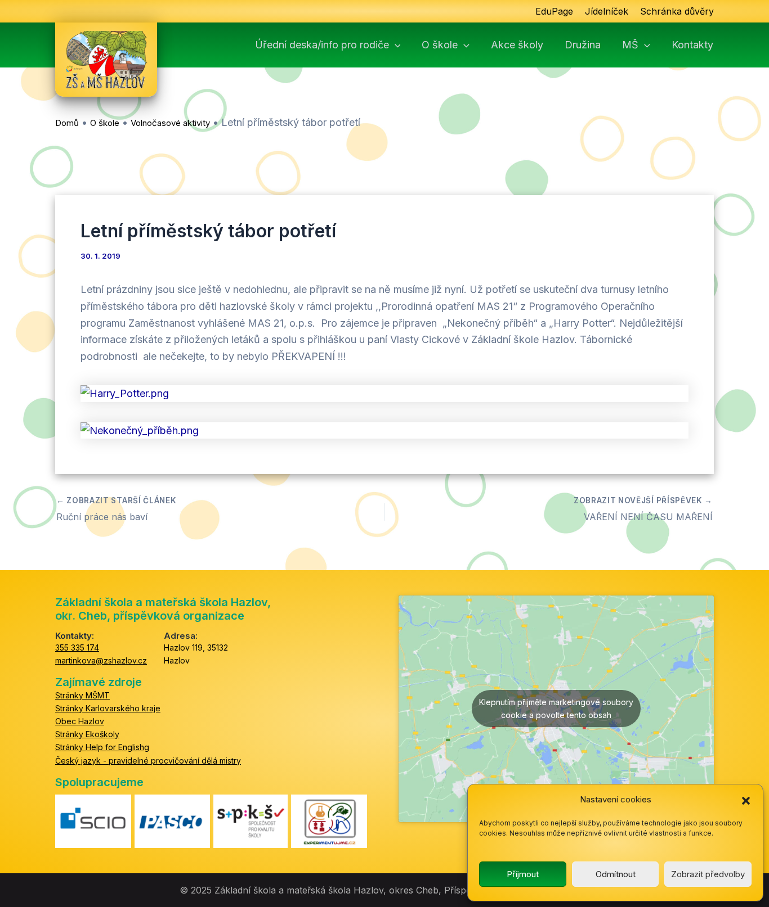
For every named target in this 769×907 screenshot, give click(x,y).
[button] (746, 800)
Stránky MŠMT (82, 695)
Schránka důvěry (677, 11)
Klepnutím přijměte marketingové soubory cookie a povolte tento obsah (556, 708)
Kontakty (692, 45)
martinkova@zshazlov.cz (101, 660)
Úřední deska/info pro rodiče (322, 45)
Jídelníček (606, 11)
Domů (67, 123)
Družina (583, 45)
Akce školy (517, 45)
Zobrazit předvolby (708, 874)
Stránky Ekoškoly (87, 734)
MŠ (630, 45)
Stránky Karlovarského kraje (107, 708)
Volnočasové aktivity (170, 123)
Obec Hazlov (79, 721)
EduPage (554, 11)
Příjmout (523, 874)
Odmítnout (616, 874)
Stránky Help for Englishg (102, 747)
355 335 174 (77, 647)
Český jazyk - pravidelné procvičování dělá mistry (148, 760)
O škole (440, 45)
